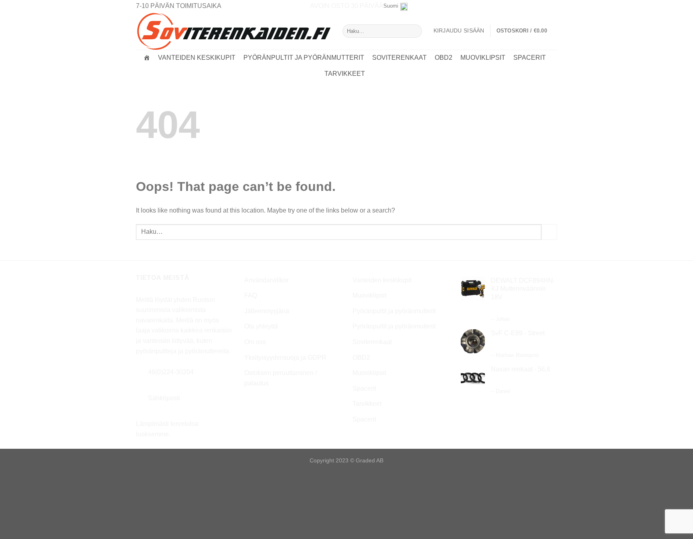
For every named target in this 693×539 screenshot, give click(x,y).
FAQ (250, 295)
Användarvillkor (266, 280)
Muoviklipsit (482, 57)
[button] (526, 31)
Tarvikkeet (344, 73)
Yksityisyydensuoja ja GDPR (285, 357)
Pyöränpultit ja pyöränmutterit (303, 57)
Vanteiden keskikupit (196, 57)
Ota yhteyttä (261, 326)
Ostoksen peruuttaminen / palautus (280, 378)
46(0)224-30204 (171, 372)
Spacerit (529, 57)
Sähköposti (164, 398)
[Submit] (414, 31)
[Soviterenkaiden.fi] (147, 58)
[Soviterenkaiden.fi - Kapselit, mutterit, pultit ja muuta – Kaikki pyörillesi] (233, 31)
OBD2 (443, 57)
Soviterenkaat (399, 57)
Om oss (255, 341)
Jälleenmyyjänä (266, 311)
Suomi (390, 6)
